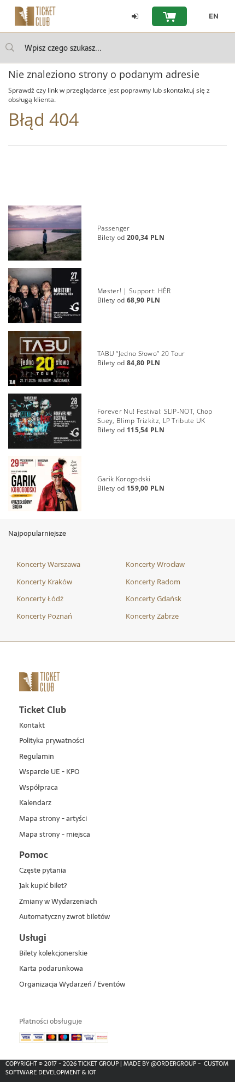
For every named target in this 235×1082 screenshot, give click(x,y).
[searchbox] (117, 48)
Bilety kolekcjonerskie (53, 953)
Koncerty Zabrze (152, 616)
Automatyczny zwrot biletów (64, 917)
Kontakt (32, 726)
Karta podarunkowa (51, 969)
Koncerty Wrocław (155, 564)
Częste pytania (42, 871)
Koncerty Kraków (44, 582)
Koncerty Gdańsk (153, 598)
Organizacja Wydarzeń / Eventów (72, 985)
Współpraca (38, 788)
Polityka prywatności (51, 741)
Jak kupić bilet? (43, 886)
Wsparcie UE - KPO (49, 772)
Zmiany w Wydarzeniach (58, 902)
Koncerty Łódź (39, 598)
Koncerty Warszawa (48, 564)
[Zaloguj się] (135, 16)
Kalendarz (35, 803)
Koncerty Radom (153, 582)
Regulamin (36, 757)
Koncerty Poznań (44, 616)
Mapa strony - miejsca (54, 835)
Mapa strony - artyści (53, 819)
